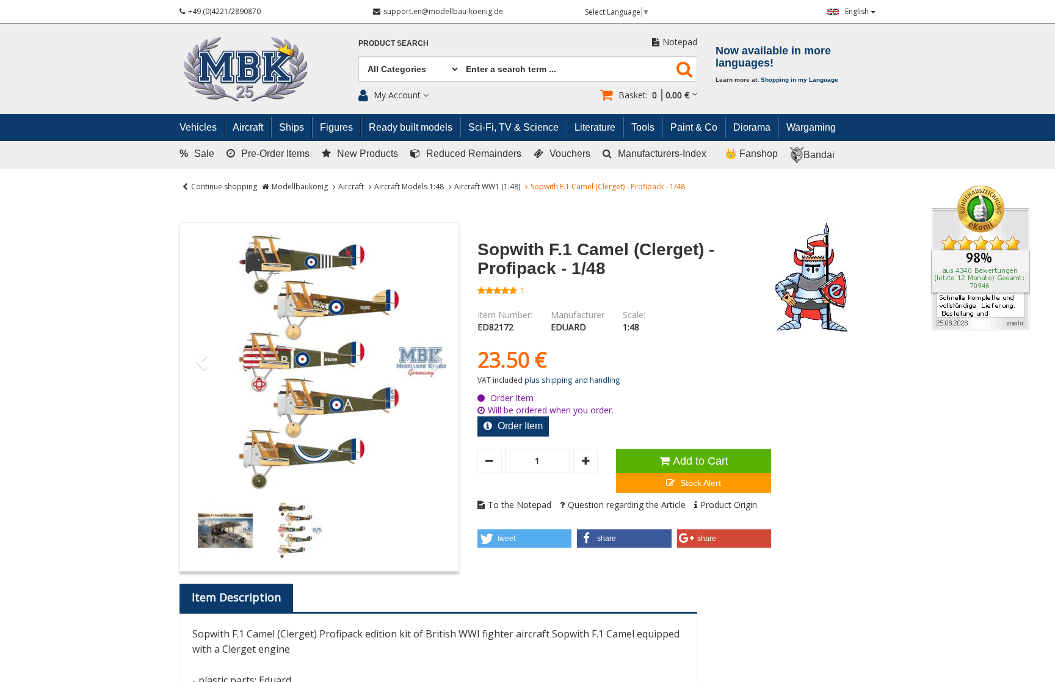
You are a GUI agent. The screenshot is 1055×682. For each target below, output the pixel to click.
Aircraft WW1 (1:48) (487, 186)
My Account (397, 95)
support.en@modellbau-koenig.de (443, 11)
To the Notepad (519, 504)
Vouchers (569, 153)
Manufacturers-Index (662, 153)
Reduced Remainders (473, 153)
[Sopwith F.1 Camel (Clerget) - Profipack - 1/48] (319, 362)
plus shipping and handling (572, 380)
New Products (367, 153)
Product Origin (728, 504)
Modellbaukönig (300, 186)
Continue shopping (224, 186)
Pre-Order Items (275, 153)
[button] (524, 538)
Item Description (236, 597)
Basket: (653, 95)
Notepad (679, 42)
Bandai (819, 155)
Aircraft (351, 186)
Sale (196, 153)
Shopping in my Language (799, 79)
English (858, 11)
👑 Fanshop (751, 153)
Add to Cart (700, 461)
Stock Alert (699, 483)
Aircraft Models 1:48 (409, 186)
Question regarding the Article (627, 504)
